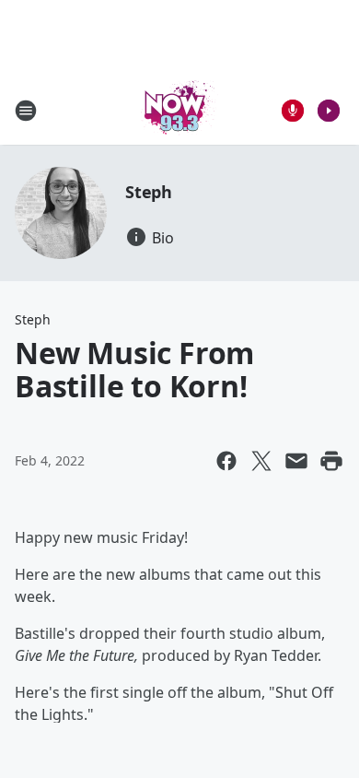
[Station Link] (179, 110)
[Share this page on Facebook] (226, 461)
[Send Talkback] (293, 111)
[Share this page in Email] (296, 461)
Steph (148, 192)
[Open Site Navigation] (26, 111)
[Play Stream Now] (329, 111)
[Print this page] (331, 461)
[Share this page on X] (261, 461)
